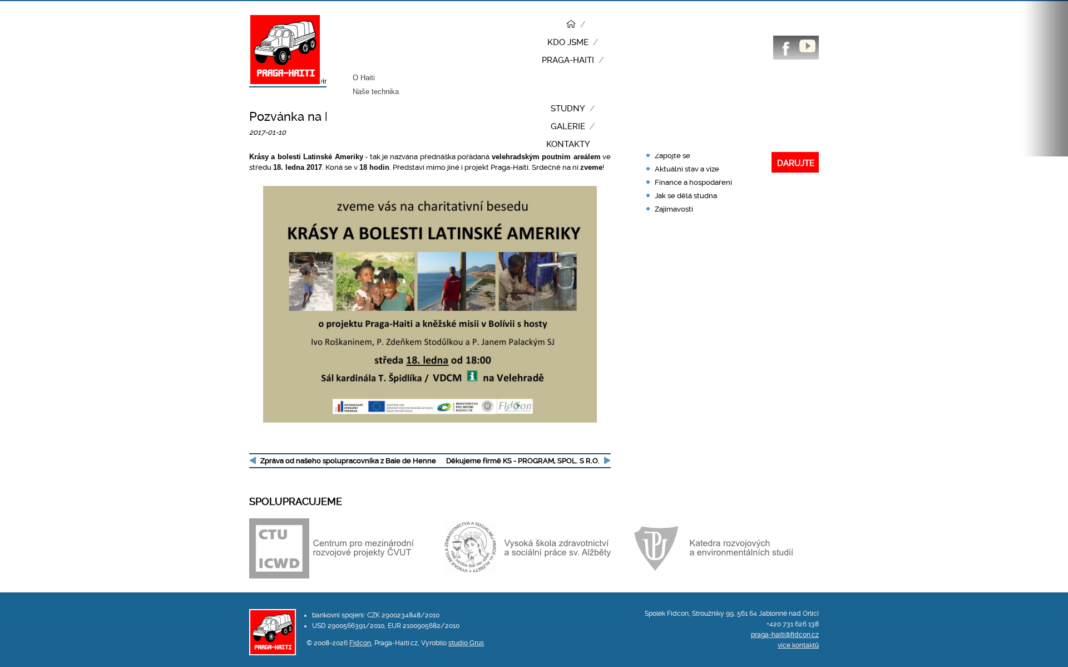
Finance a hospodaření (693, 182)
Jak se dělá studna (686, 196)
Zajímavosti (674, 209)
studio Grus (466, 643)
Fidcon (360, 643)
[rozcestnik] (573, 25)
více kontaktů (798, 645)
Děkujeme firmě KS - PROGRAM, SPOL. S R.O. (523, 461)
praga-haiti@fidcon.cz (785, 635)
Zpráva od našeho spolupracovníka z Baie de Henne (348, 461)
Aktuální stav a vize (687, 169)
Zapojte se (672, 155)
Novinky (323, 81)
